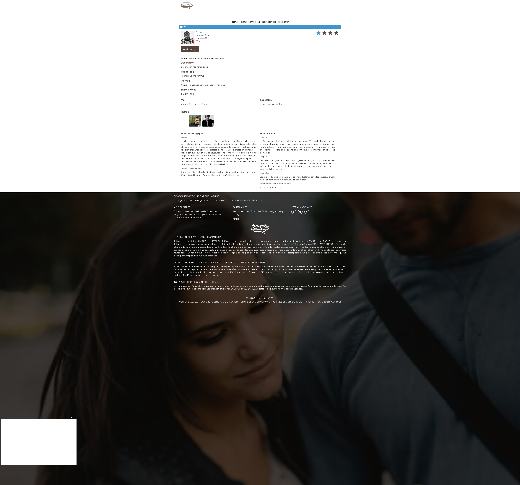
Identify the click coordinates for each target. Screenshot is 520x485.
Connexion (215, 214)
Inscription (202, 214)
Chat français (217, 200)
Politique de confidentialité (287, 301)
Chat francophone (236, 200)
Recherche (196, 217)
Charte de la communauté (255, 301)
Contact (336, 301)
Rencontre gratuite (198, 200)
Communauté (181, 217)
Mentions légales (188, 301)
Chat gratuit (180, 200)
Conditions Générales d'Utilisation (219, 301)
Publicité (309, 301)
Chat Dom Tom (255, 200)
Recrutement (324, 301)
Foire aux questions (184, 211)
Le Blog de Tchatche (206, 211)
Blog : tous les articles (184, 214)
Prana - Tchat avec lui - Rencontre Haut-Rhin (202, 58)
